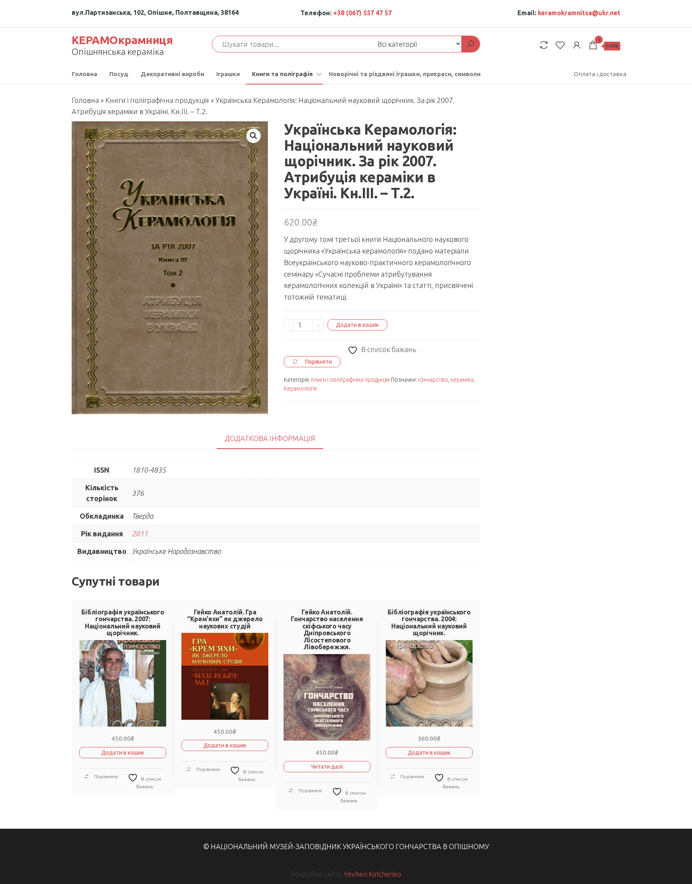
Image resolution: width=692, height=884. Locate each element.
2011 (140, 534)
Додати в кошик (357, 325)
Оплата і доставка (600, 73)
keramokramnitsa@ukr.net (579, 12)
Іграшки (228, 73)
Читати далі (327, 766)
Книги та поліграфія (282, 73)
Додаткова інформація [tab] (270, 438)
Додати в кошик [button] (122, 752)
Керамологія (300, 388)
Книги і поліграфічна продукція (157, 100)
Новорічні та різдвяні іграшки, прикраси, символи (405, 73)
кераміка (462, 380)
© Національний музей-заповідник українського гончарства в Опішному (346, 846)
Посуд (119, 73)
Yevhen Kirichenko (372, 874)
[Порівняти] (544, 45)
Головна (84, 73)
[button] (253, 136)
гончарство (433, 380)
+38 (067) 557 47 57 (362, 12)
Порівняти (105, 776)
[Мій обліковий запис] (576, 45)
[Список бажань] (560, 45)
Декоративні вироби (172, 73)
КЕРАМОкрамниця (122, 40)
